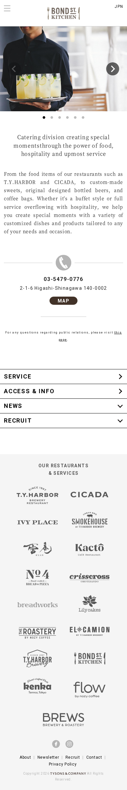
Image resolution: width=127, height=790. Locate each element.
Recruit (72, 757)
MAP (63, 300)
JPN (119, 6)
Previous (14, 68)
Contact (94, 757)
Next (112, 68)
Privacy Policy (63, 764)
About (25, 757)
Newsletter (48, 757)
